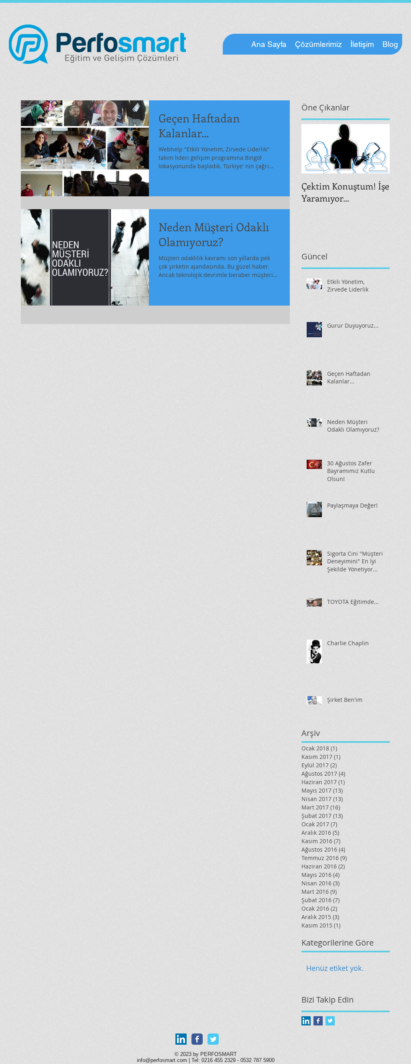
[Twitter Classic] (213, 1039)
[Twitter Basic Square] (330, 1020)
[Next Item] (376, 149)
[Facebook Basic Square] (318, 1020)
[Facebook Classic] (197, 1039)
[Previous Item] (314, 149)
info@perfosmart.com (162, 1060)
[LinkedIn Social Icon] (306, 1020)
